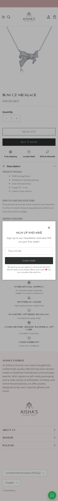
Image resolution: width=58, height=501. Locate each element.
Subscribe (29, 260)
